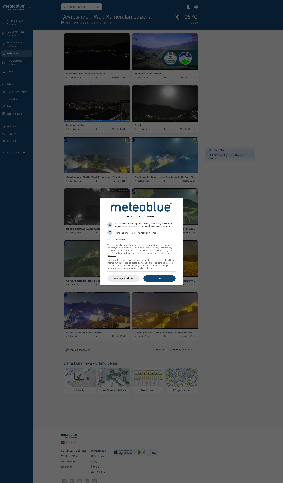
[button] (141, 239)
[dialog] (141, 241)
